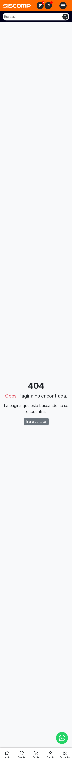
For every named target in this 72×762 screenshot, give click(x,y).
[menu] (63, 5)
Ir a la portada (36, 422)
